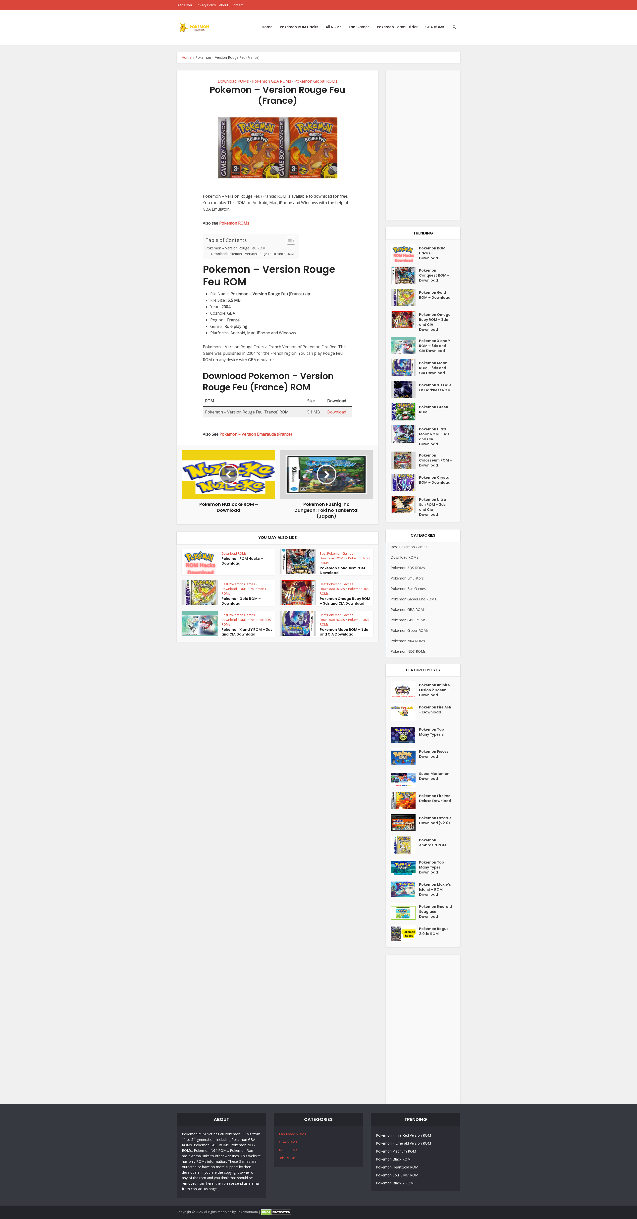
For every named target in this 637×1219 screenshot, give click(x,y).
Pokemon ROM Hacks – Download (242, 561)
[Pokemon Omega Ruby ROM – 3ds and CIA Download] (405, 319)
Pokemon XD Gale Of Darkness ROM (435, 388)
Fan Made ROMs (292, 1134)
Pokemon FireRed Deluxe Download (435, 798)
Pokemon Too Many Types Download (431, 867)
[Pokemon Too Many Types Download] (405, 867)
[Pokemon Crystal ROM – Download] (405, 482)
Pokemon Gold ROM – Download (241, 601)
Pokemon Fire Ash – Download (435, 710)
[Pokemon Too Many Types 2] (405, 734)
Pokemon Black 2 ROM (395, 1183)
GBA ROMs (434, 26)
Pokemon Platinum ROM (396, 1151)
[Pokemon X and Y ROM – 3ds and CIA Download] (405, 345)
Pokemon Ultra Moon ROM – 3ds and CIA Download (434, 437)
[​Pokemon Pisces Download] (405, 756)
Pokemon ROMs (234, 223)
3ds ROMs (287, 1158)
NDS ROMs (288, 1150)
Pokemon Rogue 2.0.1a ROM (434, 931)
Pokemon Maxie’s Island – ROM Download (435, 889)
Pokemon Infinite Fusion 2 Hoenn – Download (434, 690)
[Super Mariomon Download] (405, 778)
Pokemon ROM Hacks (299, 26)
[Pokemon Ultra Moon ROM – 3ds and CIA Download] (405, 434)
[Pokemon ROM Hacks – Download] (405, 253)
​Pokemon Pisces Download (434, 754)
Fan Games (359, 26)
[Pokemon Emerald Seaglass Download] (405, 911)
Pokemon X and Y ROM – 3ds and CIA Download (246, 632)
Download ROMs (233, 81)
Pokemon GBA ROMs (271, 81)
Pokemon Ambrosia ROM (432, 843)
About (223, 5)
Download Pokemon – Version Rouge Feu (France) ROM (252, 253)
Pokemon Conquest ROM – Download (344, 570)
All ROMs (333, 26)
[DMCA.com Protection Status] (276, 1212)
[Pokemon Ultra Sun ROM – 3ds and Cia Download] (405, 504)
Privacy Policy (206, 5)
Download (336, 412)
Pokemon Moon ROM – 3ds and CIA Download (344, 632)
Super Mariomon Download (434, 776)
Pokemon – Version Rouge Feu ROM (235, 248)
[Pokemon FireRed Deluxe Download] (405, 800)
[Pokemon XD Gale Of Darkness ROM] (405, 390)
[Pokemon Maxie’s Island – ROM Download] (405, 889)
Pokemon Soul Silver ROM (397, 1175)
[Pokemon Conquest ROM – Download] (405, 275)
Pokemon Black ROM (393, 1159)
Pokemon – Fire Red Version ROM (403, 1135)
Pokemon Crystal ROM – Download (434, 480)
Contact (237, 5)
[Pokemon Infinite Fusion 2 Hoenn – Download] (405, 689)
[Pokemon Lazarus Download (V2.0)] (405, 822)
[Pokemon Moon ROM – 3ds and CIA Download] (405, 367)
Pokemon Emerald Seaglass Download (435, 911)
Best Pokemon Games (336, 553)
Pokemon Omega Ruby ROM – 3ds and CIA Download (345, 601)
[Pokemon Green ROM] (405, 411)
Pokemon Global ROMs (315, 81)
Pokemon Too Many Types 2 (431, 732)
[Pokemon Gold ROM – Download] (405, 297)
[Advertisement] (423, 145)
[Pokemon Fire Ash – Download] (405, 712)
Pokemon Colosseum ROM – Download (435, 460)
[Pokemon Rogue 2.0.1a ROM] (405, 933)
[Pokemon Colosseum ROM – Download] (405, 460)
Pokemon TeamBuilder (397, 26)
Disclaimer (184, 5)
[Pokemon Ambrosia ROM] (405, 845)
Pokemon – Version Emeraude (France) (255, 434)
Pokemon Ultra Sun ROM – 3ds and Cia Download (432, 507)
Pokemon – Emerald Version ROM (403, 1143)
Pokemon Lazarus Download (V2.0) (435, 820)
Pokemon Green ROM (433, 409)
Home (267, 26)
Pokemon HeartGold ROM (397, 1167)
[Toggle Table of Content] (288, 240)
